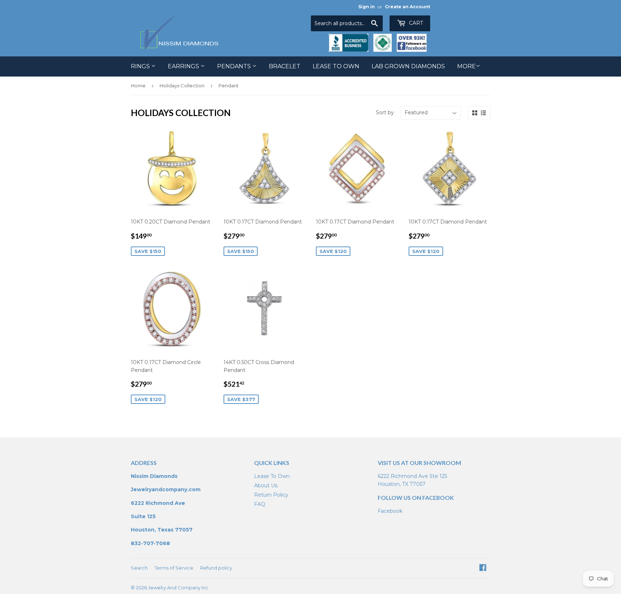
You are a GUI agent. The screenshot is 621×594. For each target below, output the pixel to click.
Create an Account (407, 6)
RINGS (141, 66)
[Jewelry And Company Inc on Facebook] (483, 568)
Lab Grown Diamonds (408, 66)
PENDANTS (234, 66)
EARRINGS (184, 66)
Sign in (366, 6)
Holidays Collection (182, 85)
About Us (265, 485)
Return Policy (271, 495)
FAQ (259, 504)
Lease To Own (336, 66)
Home (138, 85)
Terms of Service (174, 568)
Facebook (390, 511)
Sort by (385, 112)
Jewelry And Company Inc (178, 587)
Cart (415, 23)
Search (139, 568)
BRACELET (284, 66)
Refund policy (216, 568)
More (466, 66)
